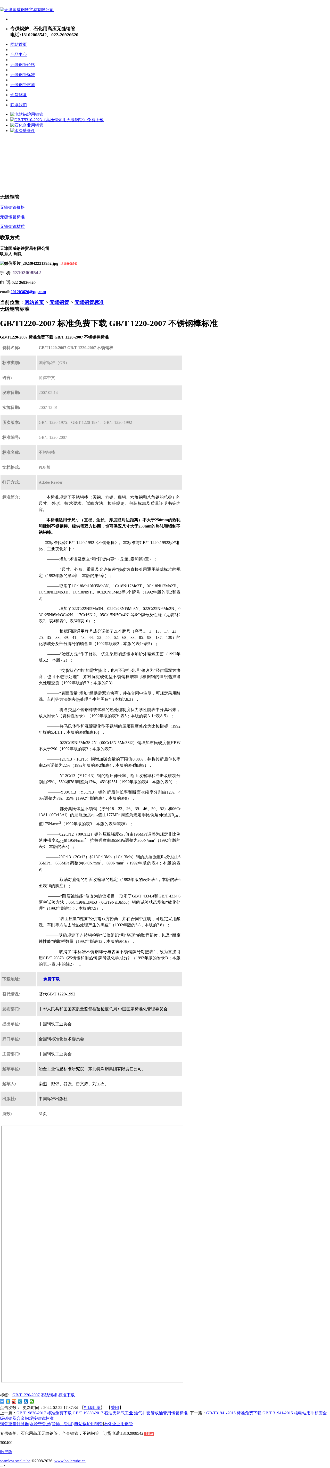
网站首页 (34, 302)
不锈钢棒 (49, 1395)
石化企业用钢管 (118, 1424)
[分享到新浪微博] (14, 1401)
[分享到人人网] (26, 1401)
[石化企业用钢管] (26, 125)
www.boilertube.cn (70, 1461)
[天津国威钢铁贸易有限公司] (27, 9)
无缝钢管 (59, 302)
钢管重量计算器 (14, 1424)
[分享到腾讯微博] (20, 1401)
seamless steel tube (15, 1461)
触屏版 (6, 1451)
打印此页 (92, 1407)
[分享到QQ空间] (8, 1401)
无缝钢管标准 (89, 302)
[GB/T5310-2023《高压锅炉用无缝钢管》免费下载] (57, 120)
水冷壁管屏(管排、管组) (51, 1424)
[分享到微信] (32, 1401)
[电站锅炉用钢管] (26, 114)
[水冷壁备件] (22, 130)
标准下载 (66, 1395)
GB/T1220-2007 (26, 1395)
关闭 (115, 1407)
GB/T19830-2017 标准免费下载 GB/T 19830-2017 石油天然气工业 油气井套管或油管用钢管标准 (102, 1413)
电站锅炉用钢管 (88, 1424)
